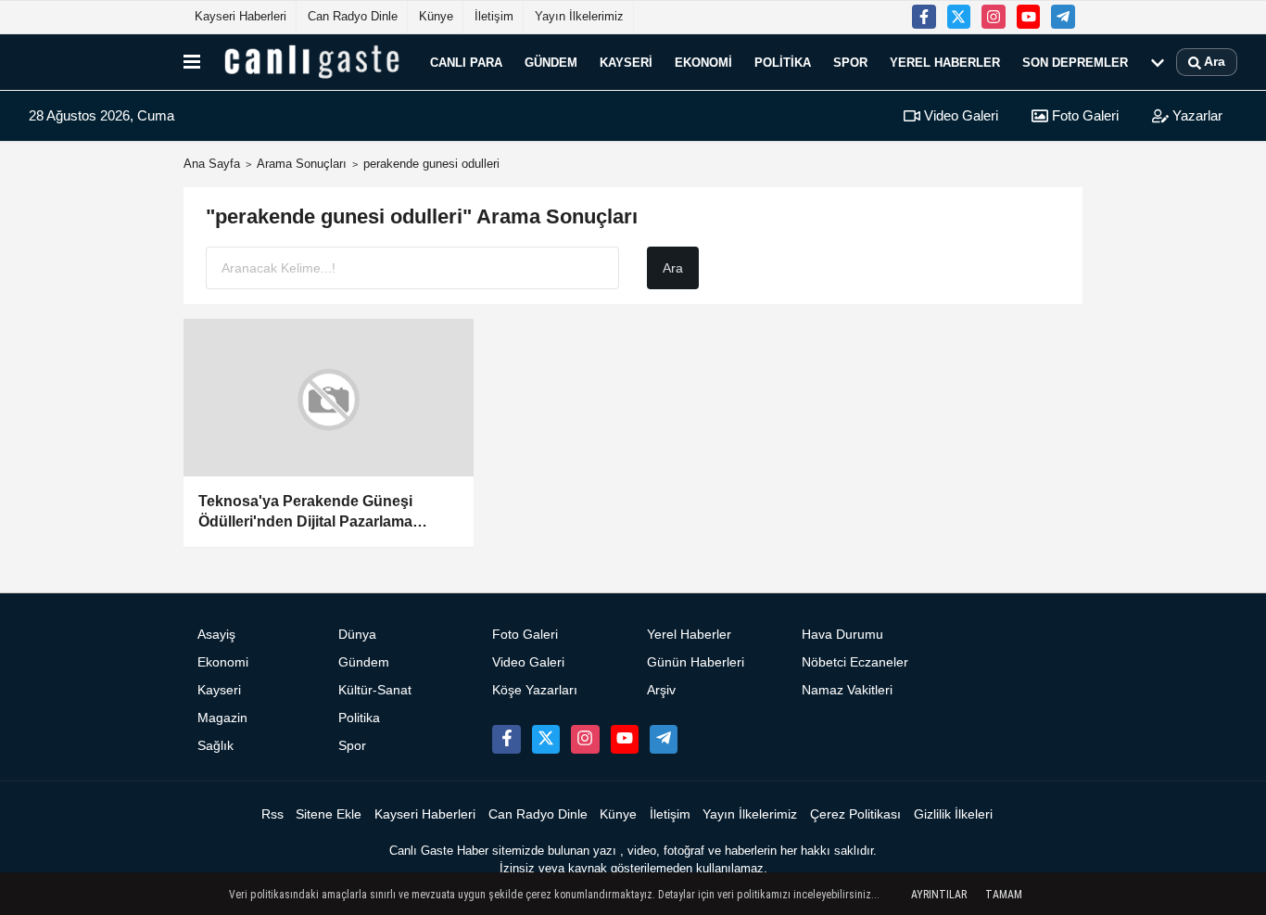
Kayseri (626, 62)
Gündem (551, 62)
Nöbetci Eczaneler (855, 662)
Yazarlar (1195, 115)
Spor (850, 62)
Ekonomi (703, 62)
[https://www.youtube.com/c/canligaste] (1029, 17)
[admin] (1063, 17)
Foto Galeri (1083, 115)
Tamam (1003, 894)
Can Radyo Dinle (353, 16)
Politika (782, 62)
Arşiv (661, 690)
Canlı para (466, 62)
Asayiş (216, 635)
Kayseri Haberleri (240, 16)
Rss (272, 814)
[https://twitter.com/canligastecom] (959, 17)
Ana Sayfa (212, 164)
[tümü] (1157, 62)
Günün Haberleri (695, 662)
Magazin (222, 718)
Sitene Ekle (328, 814)
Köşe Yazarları (534, 690)
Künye (436, 16)
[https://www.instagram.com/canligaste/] (993, 17)
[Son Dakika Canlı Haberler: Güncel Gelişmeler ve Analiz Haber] (311, 62)
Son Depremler (1075, 62)
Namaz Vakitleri (847, 690)
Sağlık (215, 746)
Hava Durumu (842, 635)
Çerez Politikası (855, 814)
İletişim (494, 16)
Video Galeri (959, 115)
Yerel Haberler (945, 62)
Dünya (357, 635)
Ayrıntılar (939, 894)
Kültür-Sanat (374, 690)
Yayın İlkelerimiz (579, 16)
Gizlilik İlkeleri (953, 814)
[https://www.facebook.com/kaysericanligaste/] (924, 17)
